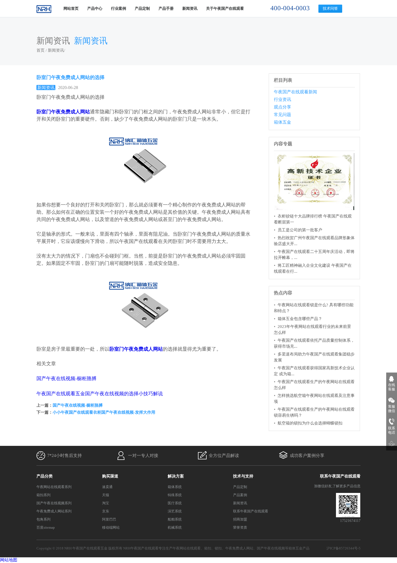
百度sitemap (45, 527)
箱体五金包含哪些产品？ (300, 319)
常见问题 (282, 114)
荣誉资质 (240, 527)
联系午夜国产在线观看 (250, 511)
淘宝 (105, 503)
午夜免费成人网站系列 (54, 511)
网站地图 (8, 560)
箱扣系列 (43, 495)
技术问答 (330, 8)
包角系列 (43, 519)
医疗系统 (175, 503)
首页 (40, 50)
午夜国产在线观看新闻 (295, 92)
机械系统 (175, 527)
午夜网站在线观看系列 (54, 487)
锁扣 (218, 548)
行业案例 (118, 8)
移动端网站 (111, 527)
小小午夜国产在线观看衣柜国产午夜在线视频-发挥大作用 (104, 412)
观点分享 (282, 107)
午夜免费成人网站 (239, 548)
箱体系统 (175, 487)
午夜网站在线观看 (187, 548)
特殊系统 (175, 495)
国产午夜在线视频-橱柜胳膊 (66, 378)
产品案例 (240, 495)
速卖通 (107, 487)
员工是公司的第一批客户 (300, 230)
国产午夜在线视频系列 (54, 503)
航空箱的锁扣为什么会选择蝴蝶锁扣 (310, 423)
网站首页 (71, 8)
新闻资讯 (189, 8)
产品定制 (142, 8)
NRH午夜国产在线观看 (141, 548)
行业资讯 (282, 99)
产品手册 (166, 8)
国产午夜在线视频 (271, 548)
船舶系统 (175, 519)
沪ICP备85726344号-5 (344, 548)
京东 (105, 511)
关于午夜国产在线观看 (225, 8)
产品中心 (94, 8)
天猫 (105, 495)
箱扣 (207, 548)
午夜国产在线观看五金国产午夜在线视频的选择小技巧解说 (99, 393)
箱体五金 (282, 122)
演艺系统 (175, 511)
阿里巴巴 (109, 519)
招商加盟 (240, 519)
